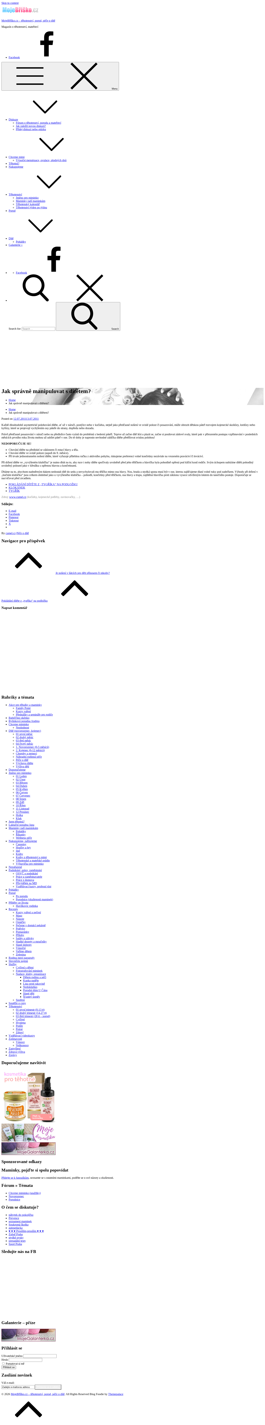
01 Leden (21, 776)
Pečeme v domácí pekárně (31, 925)
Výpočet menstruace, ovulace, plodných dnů (41, 160)
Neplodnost (22, 727)
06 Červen (22, 792)
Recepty (13, 909)
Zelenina (21, 954)
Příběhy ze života (18, 902)
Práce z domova (25, 879)
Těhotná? (14, 163)
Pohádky (21, 241)
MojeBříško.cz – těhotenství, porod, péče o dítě (28, 20)
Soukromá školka (18, 1224)
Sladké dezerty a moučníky (31, 941)
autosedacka (16, 1227)
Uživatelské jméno (12, 1355)
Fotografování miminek (29, 970)
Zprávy (13, 1055)
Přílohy (20, 935)
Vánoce (20, 1042)
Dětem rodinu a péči (34, 977)
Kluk (19, 818)
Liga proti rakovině (34, 983)
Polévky (20, 928)
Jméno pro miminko (27, 197)
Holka (19, 815)
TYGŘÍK (14, 490)
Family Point (23, 708)
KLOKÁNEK (17, 487)
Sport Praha (15, 1244)
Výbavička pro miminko (30, 863)
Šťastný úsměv (31, 996)
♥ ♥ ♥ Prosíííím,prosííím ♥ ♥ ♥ (26, 1231)
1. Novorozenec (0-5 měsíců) (32, 747)
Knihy (19, 854)
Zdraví (19, 1032)
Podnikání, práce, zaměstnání (25, 870)
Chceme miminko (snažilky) (25, 1193)
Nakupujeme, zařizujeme (23, 841)
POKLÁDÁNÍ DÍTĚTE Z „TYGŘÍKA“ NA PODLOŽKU (43, 484)
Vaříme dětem (24, 951)
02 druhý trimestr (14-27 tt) (31, 1012)
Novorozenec (16, 1196)
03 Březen (22, 782)
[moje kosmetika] (28, 1140)
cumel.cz (11, 533)
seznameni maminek (20, 1221)
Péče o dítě (22, 533)
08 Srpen (21, 798)
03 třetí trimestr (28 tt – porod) (33, 1016)
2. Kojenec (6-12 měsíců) (30, 750)
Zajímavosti (15, 1038)
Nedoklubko (30, 986)
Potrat (19, 1029)
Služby (13, 964)
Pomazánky (22, 931)
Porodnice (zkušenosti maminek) (34, 899)
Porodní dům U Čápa (35, 990)
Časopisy (21, 844)
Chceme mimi (17, 157)
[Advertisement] (132, 359)
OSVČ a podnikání (27, 873)
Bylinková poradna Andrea (24, 721)
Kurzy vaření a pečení (28, 912)
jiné (18, 850)
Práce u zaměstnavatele (29, 876)
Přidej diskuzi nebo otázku (31, 129)
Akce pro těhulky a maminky (25, 704)
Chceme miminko (19, 724)
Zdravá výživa (17, 1051)
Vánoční (21, 948)
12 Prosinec (22, 811)
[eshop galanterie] (28, 1153)
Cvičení (20, 1019)
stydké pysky (16, 1237)
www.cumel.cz (17, 496)
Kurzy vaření (23, 711)
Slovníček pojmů (18, 961)
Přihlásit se (9, 1367)
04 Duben (21, 785)
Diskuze (13, 119)
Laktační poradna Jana (21, 824)
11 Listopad (22, 808)
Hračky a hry (23, 847)
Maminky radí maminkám (30, 200)
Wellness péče (24, 837)
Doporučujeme (17, 769)
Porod (12, 210)
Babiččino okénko (19, 717)
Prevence (14, 1218)
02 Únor (20, 779)
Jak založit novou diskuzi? (31, 126)
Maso (19, 915)
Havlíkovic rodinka (27, 905)
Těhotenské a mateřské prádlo (33, 860)
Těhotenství (15, 194)
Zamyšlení (15, 1048)
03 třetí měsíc (23, 740)
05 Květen (22, 789)
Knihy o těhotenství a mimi (31, 857)
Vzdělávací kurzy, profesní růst (33, 886)
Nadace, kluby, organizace (31, 974)
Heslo (4, 1359)
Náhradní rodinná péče (29, 756)
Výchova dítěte (24, 763)
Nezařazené (15, 867)
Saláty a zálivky (25, 938)
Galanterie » (16, 244)
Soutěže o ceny (17, 1003)
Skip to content (10, 3)
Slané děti (28, 993)
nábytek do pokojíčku (21, 1214)
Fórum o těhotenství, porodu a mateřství (38, 122)
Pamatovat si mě (15, 1363)
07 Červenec (23, 795)
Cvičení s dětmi (25, 967)
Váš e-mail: (7, 1382)
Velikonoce (22, 1045)
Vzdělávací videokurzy (22, 1035)
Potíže (19, 1025)
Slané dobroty (24, 944)
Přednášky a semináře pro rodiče (34, 714)
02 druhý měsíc (24, 737)
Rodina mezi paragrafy (22, 957)
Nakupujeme (16, 166)
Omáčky (21, 922)
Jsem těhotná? (17, 821)
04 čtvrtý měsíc (24, 743)
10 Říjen (21, 805)
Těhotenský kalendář (28, 204)
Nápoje (20, 918)
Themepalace (115, 1394)
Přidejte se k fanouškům (15, 1177)
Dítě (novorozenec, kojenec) (25, 730)
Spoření (20, 999)
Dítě (11, 238)
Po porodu (22, 896)
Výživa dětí (22, 766)
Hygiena (21, 1022)
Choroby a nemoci (26, 753)
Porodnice (14, 1199)
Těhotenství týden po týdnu (31, 207)
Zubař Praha (16, 1234)
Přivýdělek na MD (26, 883)
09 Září (20, 802)
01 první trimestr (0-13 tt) (30, 1009)
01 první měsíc (24, 734)
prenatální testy (17, 1240)
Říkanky (21, 834)
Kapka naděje (31, 980)
